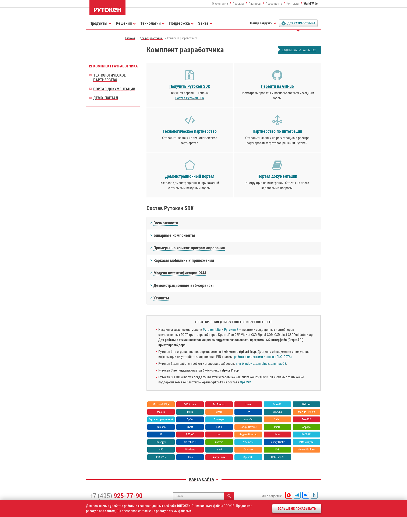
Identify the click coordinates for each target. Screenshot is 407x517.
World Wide (311, 4)
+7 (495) (115, 496)
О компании (220, 4)
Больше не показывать (296, 509)
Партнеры (254, 4)
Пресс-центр (274, 4)
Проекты (238, 4)
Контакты (292, 4)
